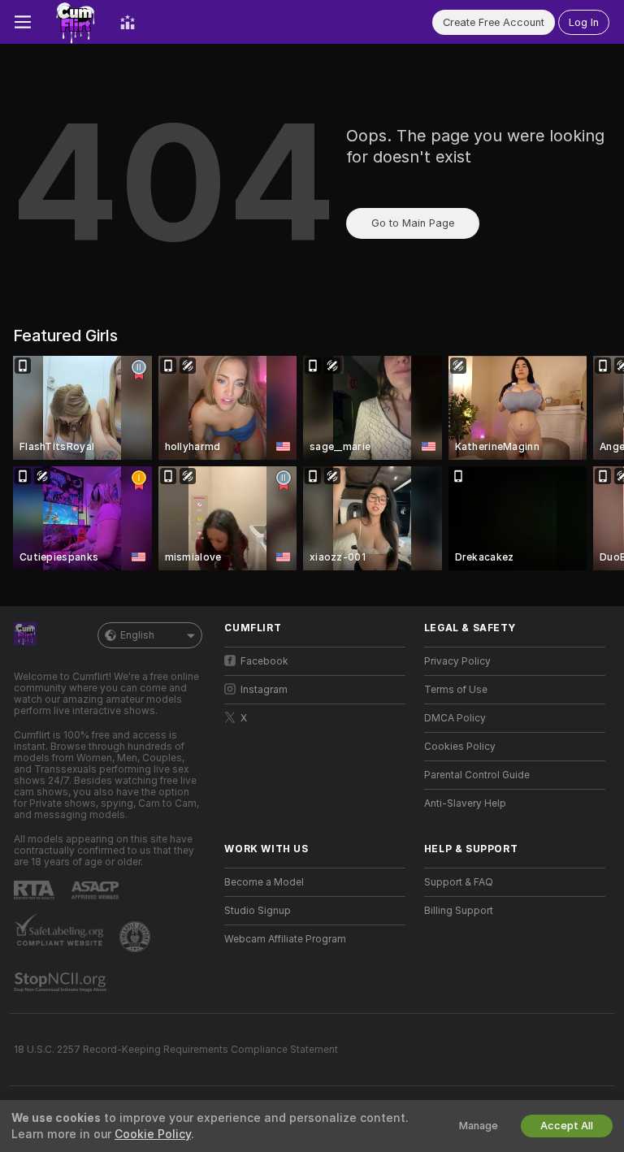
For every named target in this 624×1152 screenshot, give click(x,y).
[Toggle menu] (23, 22)
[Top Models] (128, 22)
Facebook (264, 661)
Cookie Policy (153, 1134)
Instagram (264, 689)
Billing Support (458, 910)
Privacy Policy (457, 661)
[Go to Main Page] (76, 22)
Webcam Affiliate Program (285, 939)
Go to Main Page (412, 223)
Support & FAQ (458, 882)
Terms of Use (456, 689)
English (137, 635)
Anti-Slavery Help (465, 803)
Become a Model (264, 882)
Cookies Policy (460, 746)
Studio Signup (257, 910)
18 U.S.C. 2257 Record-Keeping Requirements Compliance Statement (176, 1049)
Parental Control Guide (477, 775)
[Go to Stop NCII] (62, 982)
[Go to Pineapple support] (136, 936)
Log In (584, 22)
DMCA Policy (455, 718)
